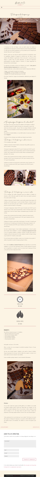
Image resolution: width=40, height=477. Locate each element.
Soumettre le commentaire (29, 459)
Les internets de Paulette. (16, 475)
